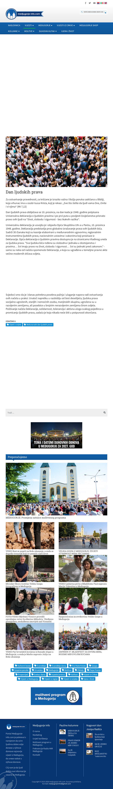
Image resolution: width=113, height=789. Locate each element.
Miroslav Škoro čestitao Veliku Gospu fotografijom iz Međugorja (24, 585)
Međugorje (53, 670)
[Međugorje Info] (24, 13)
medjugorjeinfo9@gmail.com (60, 784)
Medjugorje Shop (88, 25)
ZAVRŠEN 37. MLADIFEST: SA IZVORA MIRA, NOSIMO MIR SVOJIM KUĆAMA (80, 653)
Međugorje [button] (44, 25)
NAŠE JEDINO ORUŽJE (101, 745)
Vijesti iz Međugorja (29, 678)
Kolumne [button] (13, 31)
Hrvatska (38, 670)
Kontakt (36, 754)
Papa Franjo (95, 670)
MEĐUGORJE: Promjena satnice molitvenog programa (36, 517)
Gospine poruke (21, 670)
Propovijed (23, 674)
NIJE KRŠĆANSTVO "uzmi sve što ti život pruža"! (101, 755)
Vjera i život (67, 31)
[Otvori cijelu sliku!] (56, 161)
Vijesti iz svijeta (15, 324)
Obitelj (80, 670)
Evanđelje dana (59, 665)
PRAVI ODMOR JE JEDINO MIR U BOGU (74, 743)
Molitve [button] (28, 31)
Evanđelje (41, 665)
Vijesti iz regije (51, 678)
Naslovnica (14, 25)
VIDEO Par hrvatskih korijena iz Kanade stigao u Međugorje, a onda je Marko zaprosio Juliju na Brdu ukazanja (29, 654)
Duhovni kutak (24, 665)
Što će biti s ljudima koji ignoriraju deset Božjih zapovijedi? (100, 739)
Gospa (94, 665)
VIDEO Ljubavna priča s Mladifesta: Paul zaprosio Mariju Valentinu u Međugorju (83, 585)
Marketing (37, 734)
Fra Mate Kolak (79, 665)
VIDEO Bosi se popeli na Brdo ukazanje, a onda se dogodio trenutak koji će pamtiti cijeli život (30, 552)
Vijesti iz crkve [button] (65, 25)
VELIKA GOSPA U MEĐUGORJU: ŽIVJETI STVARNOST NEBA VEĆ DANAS (78, 552)
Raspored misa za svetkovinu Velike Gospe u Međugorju (80, 617)
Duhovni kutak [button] (47, 31)
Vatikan (74, 674)
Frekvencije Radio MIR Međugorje (43, 750)
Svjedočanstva (58, 674)
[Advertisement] (56, 63)
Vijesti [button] (28, 25)
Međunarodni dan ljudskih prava (39, 324)
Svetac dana (39, 674)
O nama (36, 731)
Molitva (67, 670)
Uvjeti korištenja (40, 738)
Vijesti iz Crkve (90, 674)
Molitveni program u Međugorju (42, 743)
